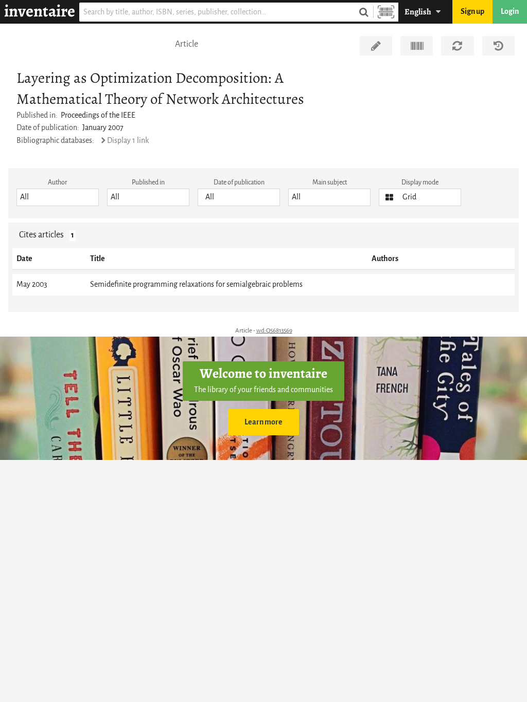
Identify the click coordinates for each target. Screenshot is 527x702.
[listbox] (57, 197)
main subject (329, 182)
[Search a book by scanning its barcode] (386, 12)
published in (148, 182)
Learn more (263, 422)
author (57, 182)
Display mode (419, 182)
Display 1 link (128, 140)
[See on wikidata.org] (416, 46)
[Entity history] (498, 46)
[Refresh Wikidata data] (457, 46)
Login (510, 11)
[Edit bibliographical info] (376, 46)
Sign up (472, 11)
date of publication (239, 182)
